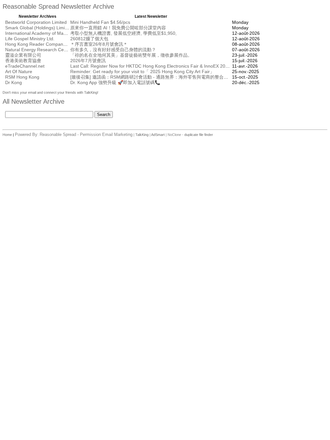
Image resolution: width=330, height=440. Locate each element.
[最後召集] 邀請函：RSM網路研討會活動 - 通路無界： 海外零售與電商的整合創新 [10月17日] (163, 77)
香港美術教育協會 (23, 60)
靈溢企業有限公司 (23, 55)
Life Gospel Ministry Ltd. (29, 38)
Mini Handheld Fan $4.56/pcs (100, 22)
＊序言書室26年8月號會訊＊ (99, 44)
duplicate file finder (198, 135)
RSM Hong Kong (22, 77)
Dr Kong (13, 82)
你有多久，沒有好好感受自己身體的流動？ (113, 49)
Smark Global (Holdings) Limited (38, 27)
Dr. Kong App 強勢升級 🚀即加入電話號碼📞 (115, 82)
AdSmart (158, 135)
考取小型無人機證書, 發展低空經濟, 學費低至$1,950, (123, 33)
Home (8, 135)
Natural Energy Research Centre (38, 49)
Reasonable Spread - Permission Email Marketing (86, 134)
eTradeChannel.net (24, 66)
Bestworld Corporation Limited (36, 22)
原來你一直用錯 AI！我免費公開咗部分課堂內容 (118, 27)
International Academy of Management (44, 33)
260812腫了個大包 (89, 38)
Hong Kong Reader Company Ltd (39, 44)
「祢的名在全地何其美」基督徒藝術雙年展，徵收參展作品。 (131, 55)
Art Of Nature (18, 71)
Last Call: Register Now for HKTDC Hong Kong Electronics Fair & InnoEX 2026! (151, 66)
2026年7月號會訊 (88, 60)
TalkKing (142, 135)
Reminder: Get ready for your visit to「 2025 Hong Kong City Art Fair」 (142, 71)
